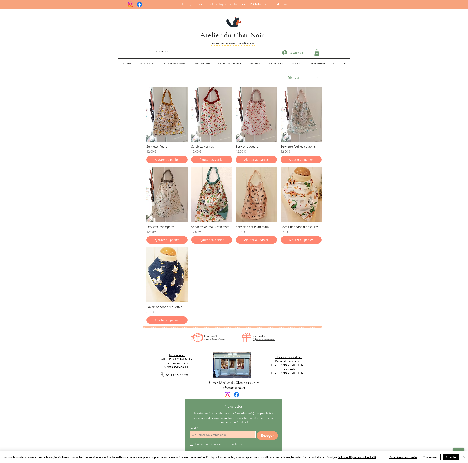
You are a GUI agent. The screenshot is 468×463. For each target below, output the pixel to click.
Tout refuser (430, 457)
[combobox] (303, 77)
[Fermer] (463, 457)
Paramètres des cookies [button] (403, 457)
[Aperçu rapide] (167, 114)
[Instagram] (130, 4)
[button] (316, 52)
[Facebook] (139, 4)
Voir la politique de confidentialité (357, 457)
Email (194, 428)
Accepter (451, 457)
